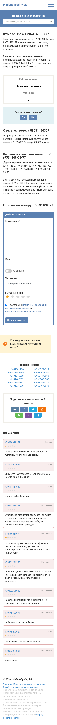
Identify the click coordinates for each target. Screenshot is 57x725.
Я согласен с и (26, 308)
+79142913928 (12, 534)
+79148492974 (12, 613)
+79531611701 (41, 372)
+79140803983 (12, 632)
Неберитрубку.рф (15, 4)
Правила (7, 684)
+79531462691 (16, 379)
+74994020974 (12, 464)
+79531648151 (16, 382)
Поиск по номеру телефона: (28, 15)
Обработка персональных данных (20, 687)
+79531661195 (16, 369)
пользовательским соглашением (23, 311)
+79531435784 (41, 382)
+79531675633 (41, 385)
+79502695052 (12, 590)
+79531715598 (16, 375)
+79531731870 (16, 385)
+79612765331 (12, 505)
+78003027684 (12, 651)
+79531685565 (16, 372)
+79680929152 (12, 442)
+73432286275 (12, 562)
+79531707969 (41, 369)
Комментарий (12, 221)
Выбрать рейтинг (14, 292)
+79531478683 (41, 375)
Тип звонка (11, 278)
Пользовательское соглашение (29, 684)
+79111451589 (12, 487)
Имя (7, 259)
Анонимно (18, 271)
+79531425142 (41, 379)
